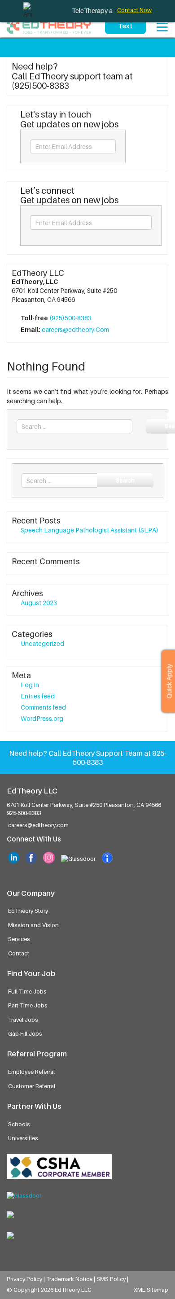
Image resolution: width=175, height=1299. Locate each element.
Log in (30, 685)
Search (125, 480)
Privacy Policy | (26, 1279)
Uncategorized (42, 643)
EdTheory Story (28, 910)
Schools (19, 1124)
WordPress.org (42, 718)
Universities (23, 1138)
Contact (18, 953)
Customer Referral (31, 1086)
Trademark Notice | (71, 1279)
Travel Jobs (23, 1019)
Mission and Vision (33, 925)
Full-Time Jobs (27, 991)
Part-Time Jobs (28, 1005)
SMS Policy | (112, 1279)
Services (19, 939)
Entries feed (38, 696)
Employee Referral (31, 1071)
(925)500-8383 (70, 318)
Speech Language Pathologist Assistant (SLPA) (89, 530)
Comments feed (43, 707)
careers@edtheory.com (38, 825)
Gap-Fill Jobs (25, 1033)
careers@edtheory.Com (75, 329)
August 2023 (39, 602)
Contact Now (134, 10)
